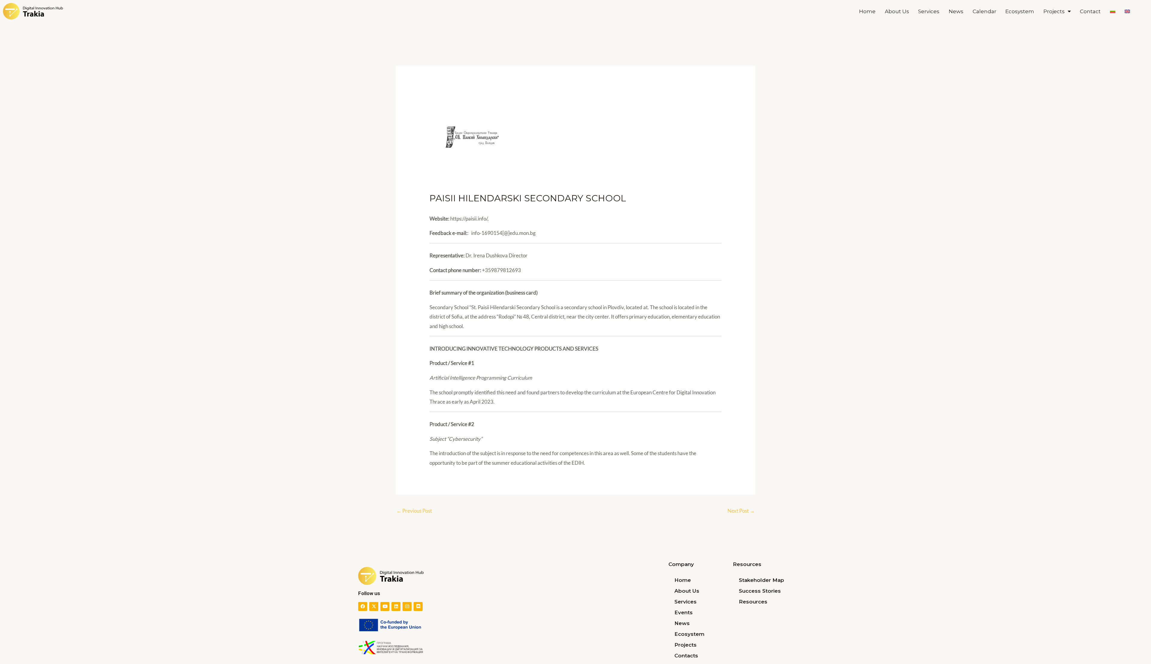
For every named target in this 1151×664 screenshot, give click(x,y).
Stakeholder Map (761, 580)
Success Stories (760, 591)
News (956, 11)
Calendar (984, 11)
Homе (867, 11)
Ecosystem (1019, 11)
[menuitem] (1112, 11)
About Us (897, 11)
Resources (753, 602)
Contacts (686, 656)
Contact (1090, 11)
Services (928, 11)
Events (683, 612)
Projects (1054, 11)
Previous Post (414, 511)
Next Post (741, 511)
